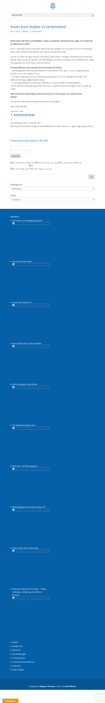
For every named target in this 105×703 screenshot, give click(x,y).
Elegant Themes (47, 686)
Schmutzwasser (18, 658)
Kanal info (16, 650)
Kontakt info (17, 646)
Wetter (15, 642)
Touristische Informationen (23, 662)
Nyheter (14, 216)
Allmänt (25, 31)
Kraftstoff (16, 666)
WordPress (71, 686)
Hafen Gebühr (18, 669)
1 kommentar (36, 31)
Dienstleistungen (19, 654)
